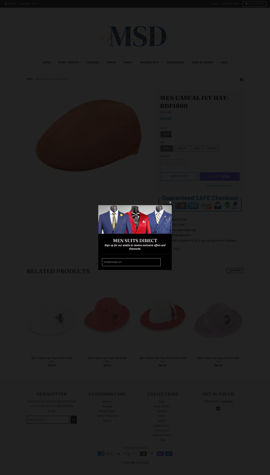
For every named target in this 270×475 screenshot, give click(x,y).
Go (165, 262)
